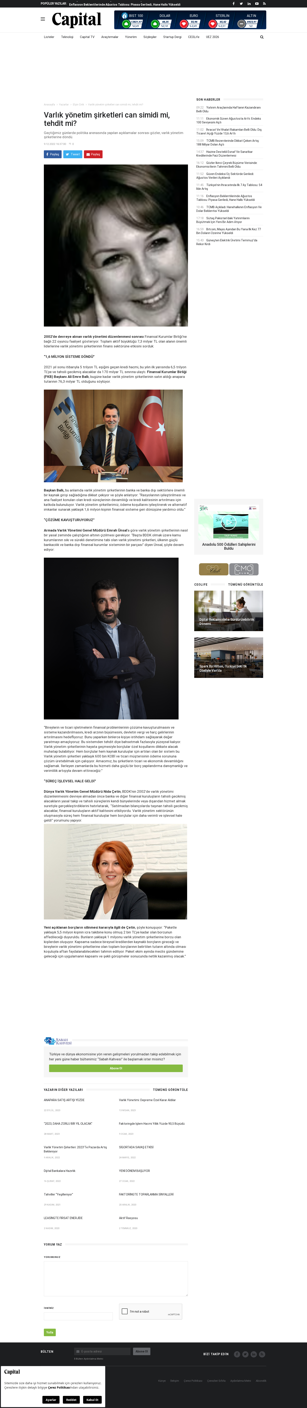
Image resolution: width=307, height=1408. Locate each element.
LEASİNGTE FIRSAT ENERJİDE (63, 1218)
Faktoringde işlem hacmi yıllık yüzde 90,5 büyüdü (152, 1123)
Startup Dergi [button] (172, 37)
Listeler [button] (49, 37)
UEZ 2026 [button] (212, 37)
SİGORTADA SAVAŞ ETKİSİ (136, 1147)
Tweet (75, 154)
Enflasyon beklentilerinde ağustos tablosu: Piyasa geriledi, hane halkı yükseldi (124, 3)
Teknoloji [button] (67, 37)
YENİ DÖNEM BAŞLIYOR (134, 1170)
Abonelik (261, 1380)
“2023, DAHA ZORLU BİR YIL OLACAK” (68, 1123)
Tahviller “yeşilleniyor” (58, 1194)
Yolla (49, 1332)
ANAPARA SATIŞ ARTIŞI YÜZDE (64, 1100)
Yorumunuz (52, 1257)
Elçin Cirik (78, 104)
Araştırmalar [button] (109, 37)
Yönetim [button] (131, 37)
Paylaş (54, 154)
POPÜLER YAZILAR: (54, 3)
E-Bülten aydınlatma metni (88, 1358)
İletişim (174, 1380)
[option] (129, 3)
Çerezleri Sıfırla (216, 1380)
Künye (162, 1380)
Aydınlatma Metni (240, 1380)
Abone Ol (116, 1068)
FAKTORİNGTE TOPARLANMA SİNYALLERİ (146, 1194)
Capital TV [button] (87, 37)
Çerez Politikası (193, 1380)
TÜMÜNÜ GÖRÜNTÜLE (170, 1089)
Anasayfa (49, 104)
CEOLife (193, 37)
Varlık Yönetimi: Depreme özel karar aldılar (147, 1100)
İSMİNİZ (49, 1308)
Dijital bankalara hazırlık (59, 1170)
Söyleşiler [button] (150, 37)
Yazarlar (64, 104)
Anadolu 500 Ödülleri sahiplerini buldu (228, 546)
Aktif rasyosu (128, 1218)
